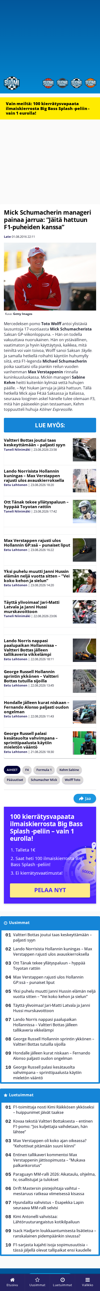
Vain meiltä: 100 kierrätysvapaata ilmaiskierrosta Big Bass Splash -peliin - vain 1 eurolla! (47, 108)
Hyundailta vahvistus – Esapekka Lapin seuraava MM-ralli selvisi (48, 1205)
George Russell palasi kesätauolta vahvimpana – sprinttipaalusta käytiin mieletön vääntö (31, 740)
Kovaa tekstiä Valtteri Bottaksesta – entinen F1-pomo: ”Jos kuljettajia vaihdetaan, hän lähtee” (53, 1126)
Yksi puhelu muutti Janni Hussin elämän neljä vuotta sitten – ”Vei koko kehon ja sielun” (37, 575)
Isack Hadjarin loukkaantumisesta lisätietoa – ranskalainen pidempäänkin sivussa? (54, 1233)
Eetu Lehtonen (15, 485)
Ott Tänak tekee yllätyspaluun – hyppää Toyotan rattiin (36, 504)
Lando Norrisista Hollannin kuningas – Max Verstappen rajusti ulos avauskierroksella (34, 475)
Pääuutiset (15, 780)
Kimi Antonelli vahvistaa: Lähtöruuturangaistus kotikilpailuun (46, 1219)
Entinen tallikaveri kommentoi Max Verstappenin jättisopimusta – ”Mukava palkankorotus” (49, 1160)
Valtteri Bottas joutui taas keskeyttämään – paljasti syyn (34, 442)
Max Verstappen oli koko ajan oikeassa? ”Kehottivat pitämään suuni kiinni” (49, 1143)
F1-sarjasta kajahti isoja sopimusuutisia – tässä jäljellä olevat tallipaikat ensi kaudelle (52, 1247)
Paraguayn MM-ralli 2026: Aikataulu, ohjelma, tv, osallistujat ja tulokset (54, 1177)
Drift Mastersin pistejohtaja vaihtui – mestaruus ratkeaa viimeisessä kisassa (48, 1191)
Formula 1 (44, 770)
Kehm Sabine (69, 770)
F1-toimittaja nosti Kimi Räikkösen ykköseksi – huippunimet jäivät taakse (53, 1109)
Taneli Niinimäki (17, 449)
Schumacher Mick (44, 780)
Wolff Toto (72, 780)
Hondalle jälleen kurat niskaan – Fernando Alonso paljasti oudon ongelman (36, 707)
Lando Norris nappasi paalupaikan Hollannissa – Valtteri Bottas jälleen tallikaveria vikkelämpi (30, 647)
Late (7, 236)
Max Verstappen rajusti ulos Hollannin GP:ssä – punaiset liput (37, 543)
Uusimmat (19, 922)
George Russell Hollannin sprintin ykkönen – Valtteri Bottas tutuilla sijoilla (31, 676)
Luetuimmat (21, 1095)
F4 (27, 770)
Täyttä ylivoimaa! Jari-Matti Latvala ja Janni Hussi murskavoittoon (31, 606)
